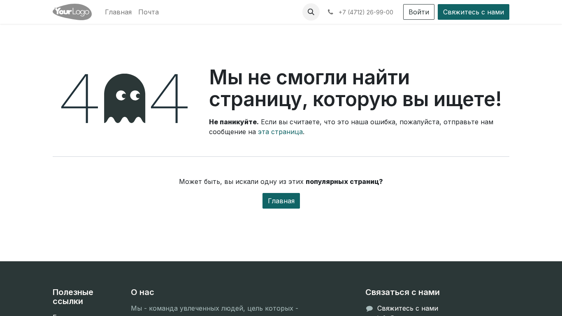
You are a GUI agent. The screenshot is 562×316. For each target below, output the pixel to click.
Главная (281, 201)
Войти (419, 12)
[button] (311, 12)
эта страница (280, 132)
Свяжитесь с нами (473, 12)
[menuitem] (118, 12)
